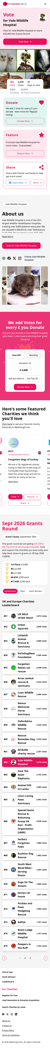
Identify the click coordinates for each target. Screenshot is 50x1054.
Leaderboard (8, 981)
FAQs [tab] (22, 591)
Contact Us (7, 1025)
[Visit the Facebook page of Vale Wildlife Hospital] (9, 258)
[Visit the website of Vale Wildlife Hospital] (3, 258)
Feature (31, 496)
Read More (13, 481)
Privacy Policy (8, 1030)
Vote (13, 496)
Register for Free (9, 995)
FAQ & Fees (7, 972)
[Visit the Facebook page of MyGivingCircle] (3, 1014)
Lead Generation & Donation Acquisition (20, 1000)
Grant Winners (8, 977)
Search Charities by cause (13, 1007)
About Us (6, 1021)
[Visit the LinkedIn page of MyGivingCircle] (16, 1014)
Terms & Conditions (11, 1035)
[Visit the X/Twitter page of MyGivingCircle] (7, 1014)
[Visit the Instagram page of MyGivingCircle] (12, 1014)
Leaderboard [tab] (10, 591)
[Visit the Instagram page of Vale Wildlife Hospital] (19, 258)
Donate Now (23, 387)
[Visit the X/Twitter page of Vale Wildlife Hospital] (14, 258)
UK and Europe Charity (18, 454)
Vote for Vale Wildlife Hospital (21, 245)
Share (23, 503)
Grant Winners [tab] (35, 591)
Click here (7, 424)
